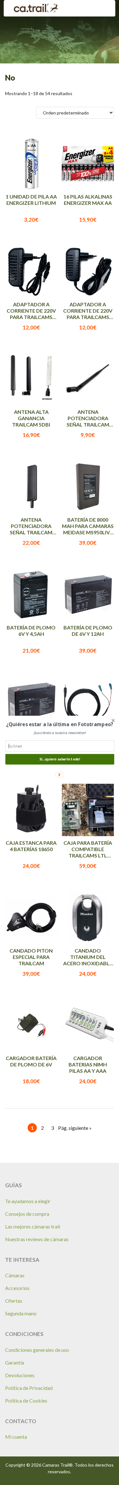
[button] (59, 724)
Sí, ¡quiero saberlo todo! (59, 759)
